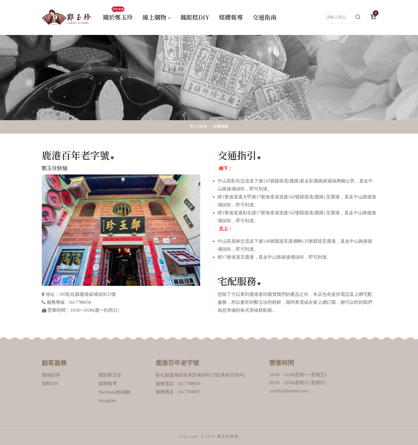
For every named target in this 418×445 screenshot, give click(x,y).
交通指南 (264, 17)
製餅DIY (50, 383)
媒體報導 (231, 17)
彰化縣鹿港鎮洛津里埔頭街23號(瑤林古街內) (200, 375)
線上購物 (154, 17)
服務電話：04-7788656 (178, 383)
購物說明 (51, 375)
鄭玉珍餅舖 (198, 126)
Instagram (107, 400)
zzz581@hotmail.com (289, 390)
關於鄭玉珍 (118, 15)
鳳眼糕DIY (194, 17)
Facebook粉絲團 (114, 392)
